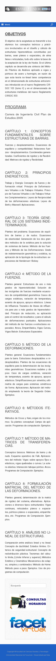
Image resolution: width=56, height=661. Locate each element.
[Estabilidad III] (28, 9)
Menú (7, 25)
